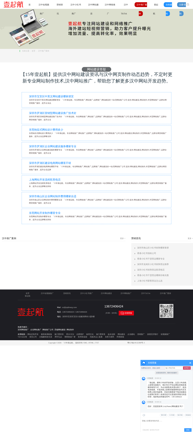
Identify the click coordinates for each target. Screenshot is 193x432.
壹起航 (27, 296)
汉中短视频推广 (47, 293)
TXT (97, 343)
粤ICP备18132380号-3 (136, 343)
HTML (91, 343)
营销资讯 (67, 293)
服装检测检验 (46, 334)
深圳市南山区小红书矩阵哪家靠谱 (153, 248)
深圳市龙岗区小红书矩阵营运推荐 (153, 264)
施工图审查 (59, 334)
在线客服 (126, 313)
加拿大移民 (109, 337)
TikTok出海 (22, 337)
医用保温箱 (82, 337)
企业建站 (131, 334)
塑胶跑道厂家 (69, 337)
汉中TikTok (145, 293)
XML (85, 343)
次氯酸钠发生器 (45, 337)
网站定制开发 (32, 334)
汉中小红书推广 (86, 293)
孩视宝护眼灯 (152, 334)
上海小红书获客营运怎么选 (149, 281)
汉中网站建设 (106, 293)
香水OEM (70, 334)
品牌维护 (80, 334)
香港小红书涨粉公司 (146, 253)
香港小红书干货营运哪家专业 (151, 259)
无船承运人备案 (96, 337)
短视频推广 (165, 334)
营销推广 (141, 334)
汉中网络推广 (126, 293)
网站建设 (121, 334)
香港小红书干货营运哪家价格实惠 (153, 275)
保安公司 (33, 337)
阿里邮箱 (120, 337)
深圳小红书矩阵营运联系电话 (151, 270)
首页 (33, 51)
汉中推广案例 (43, 51)
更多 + (122, 238)
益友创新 (111, 334)
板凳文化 (90, 334)
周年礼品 (58, 337)
